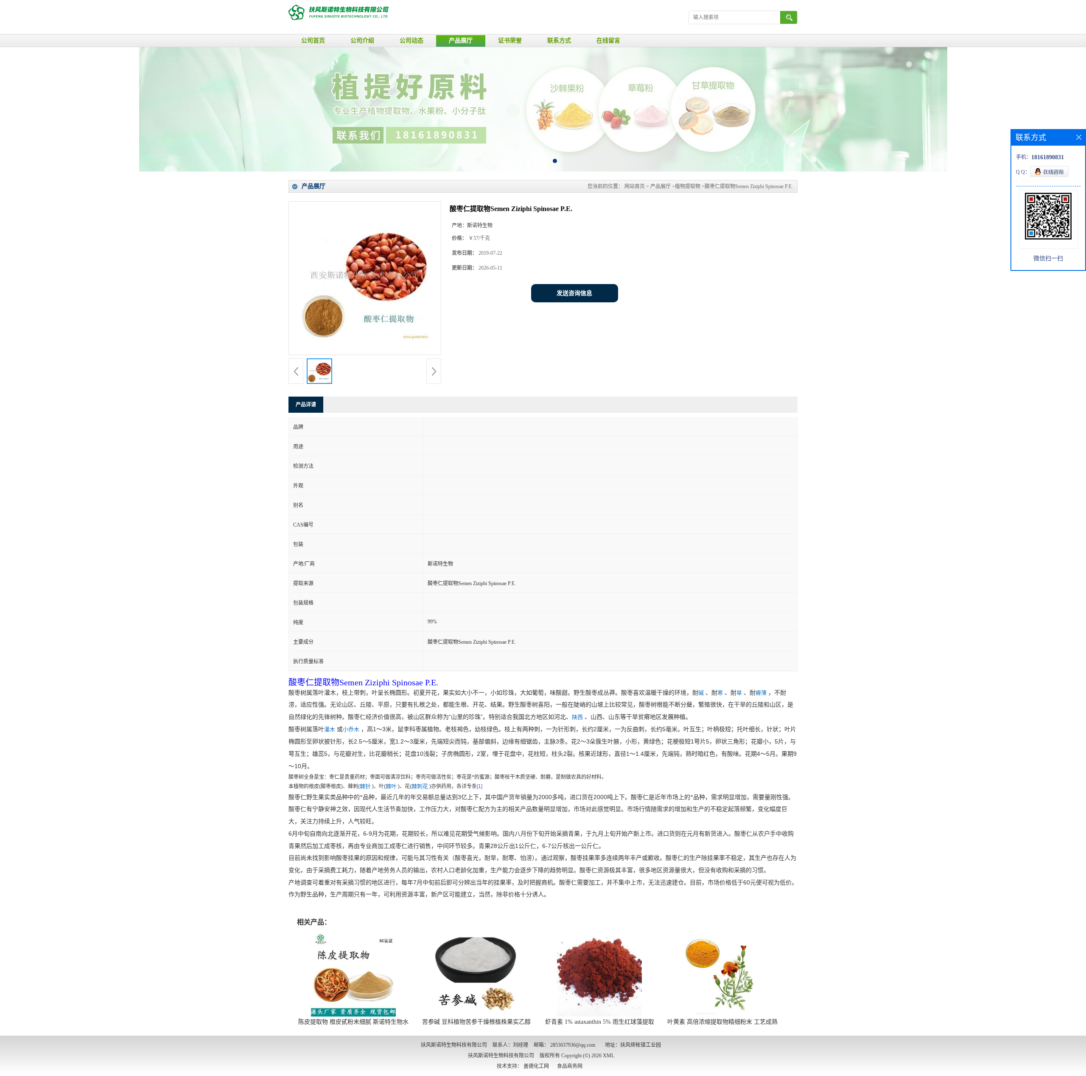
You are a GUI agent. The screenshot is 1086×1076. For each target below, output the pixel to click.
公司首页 (313, 40)
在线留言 (608, 40)
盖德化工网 (536, 1066)
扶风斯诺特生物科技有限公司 (501, 1056)
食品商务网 (569, 1066)
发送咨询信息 (574, 293)
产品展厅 (461, 40)
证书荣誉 (510, 40)
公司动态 (411, 40)
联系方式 (559, 40)
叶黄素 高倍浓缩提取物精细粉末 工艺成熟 (722, 1022)
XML (608, 1056)
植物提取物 (687, 186)
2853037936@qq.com (572, 1045)
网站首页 (634, 186)
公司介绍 (362, 40)
